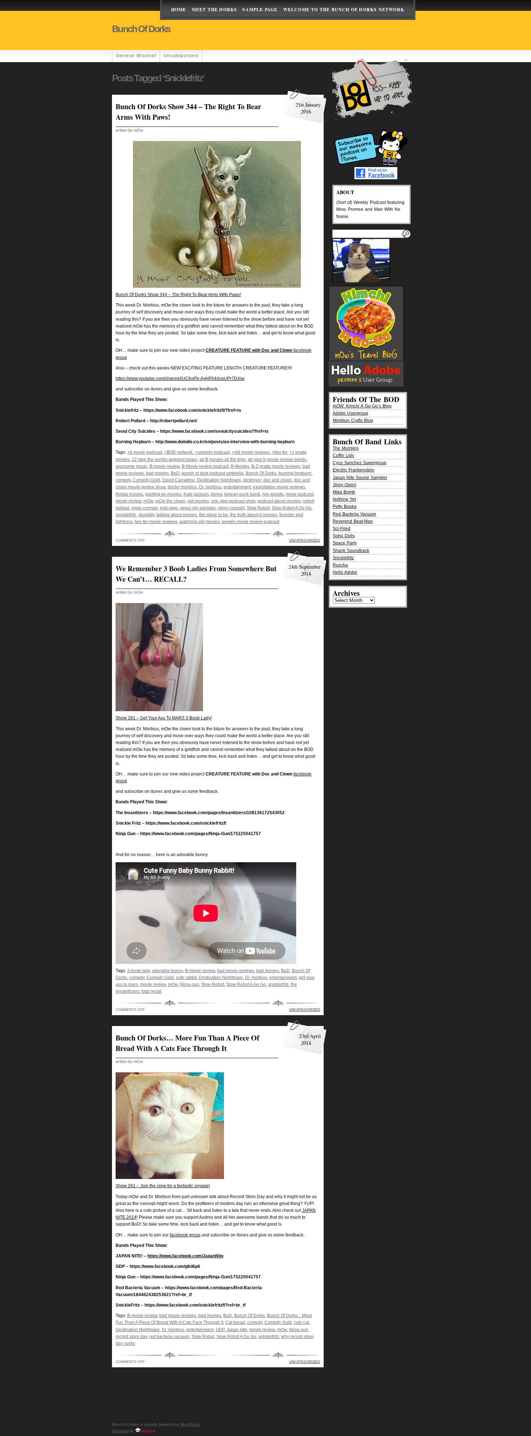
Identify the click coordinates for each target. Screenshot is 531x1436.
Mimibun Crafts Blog (353, 420)
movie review (128, 501)
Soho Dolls (344, 535)
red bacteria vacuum (169, 1336)
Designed (120, 1431)
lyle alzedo (273, 494)
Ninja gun (189, 984)
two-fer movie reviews (156, 521)
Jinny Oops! (344, 484)
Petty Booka (345, 506)
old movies (198, 501)
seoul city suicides (198, 507)
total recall (151, 991)
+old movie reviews (250, 452)
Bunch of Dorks (141, 28)
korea (216, 494)
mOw (148, 501)
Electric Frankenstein (353, 470)
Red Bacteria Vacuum (354, 514)
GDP (220, 1329)
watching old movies (200, 521)
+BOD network (178, 452)
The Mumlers (346, 448)
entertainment (237, 487)
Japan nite (236, 1329)
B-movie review (165, 466)
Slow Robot (258, 507)
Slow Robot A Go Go (291, 507)
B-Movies (240, 466)
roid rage (169, 507)
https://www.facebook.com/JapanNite (185, 1255)
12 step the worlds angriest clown (164, 459)
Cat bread (235, 1322)
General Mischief (136, 55)
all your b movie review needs (277, 459)
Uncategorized (181, 55)
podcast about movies (279, 501)
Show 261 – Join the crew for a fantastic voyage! (163, 1185)
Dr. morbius (210, 487)
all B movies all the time (222, 459)
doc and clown (277, 480)
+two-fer (279, 452)
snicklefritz (126, 514)
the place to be (213, 514)
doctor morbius (182, 487)
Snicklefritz (343, 557)
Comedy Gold (146, 480)
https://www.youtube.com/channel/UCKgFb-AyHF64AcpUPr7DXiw (180, 378)
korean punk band (242, 494)
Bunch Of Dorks (261, 473)
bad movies (157, 473)
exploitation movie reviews (279, 487)
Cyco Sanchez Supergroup (360, 462)
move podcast (299, 494)
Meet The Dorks (214, 10)
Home (178, 10)
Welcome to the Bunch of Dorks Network (343, 10)
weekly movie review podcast (250, 521)
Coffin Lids (343, 455)
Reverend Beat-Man (353, 521)
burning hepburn (295, 473)
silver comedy (231, 507)
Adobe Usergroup (350, 413)
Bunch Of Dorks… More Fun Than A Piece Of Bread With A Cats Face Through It (187, 1043)
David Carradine (178, 480)
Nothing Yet (344, 499)
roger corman (144, 507)
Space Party (345, 543)
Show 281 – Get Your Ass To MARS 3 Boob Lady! (164, 718)
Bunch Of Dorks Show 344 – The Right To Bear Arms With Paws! (178, 294)
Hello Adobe (345, 572)
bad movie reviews (235, 970)
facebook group (185, 1235)
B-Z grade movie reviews (275, 466)
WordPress (190, 1424)
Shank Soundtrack (351, 550)
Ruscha (340, 565)
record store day (131, 1336)
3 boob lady (138, 970)
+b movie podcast (144, 452)
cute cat (301, 1322)
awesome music (131, 466)
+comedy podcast (212, 452)
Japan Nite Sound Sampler (360, 477)
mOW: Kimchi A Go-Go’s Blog (362, 406)
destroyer (252, 480)
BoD (175, 473)
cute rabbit (186, 977)
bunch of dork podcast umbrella (212, 473)
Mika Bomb (344, 492)
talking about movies (176, 514)
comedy (123, 480)
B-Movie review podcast (205, 466)
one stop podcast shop (233, 501)
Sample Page (259, 10)
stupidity (146, 514)
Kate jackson (196, 494)
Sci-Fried (341, 528)
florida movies (129, 494)
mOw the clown (170, 501)
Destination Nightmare (219, 480)
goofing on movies (163, 494)
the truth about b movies (253, 514)
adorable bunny (167, 970)
